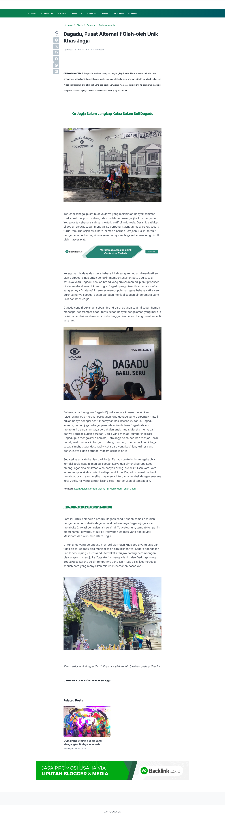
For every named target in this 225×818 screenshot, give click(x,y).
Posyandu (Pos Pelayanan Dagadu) (88, 507)
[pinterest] (56, 65)
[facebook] (56, 40)
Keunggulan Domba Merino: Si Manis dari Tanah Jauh (105, 488)
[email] (56, 71)
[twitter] (56, 46)
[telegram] (56, 59)
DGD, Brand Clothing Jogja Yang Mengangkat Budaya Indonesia (83, 742)
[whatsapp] (56, 52)
